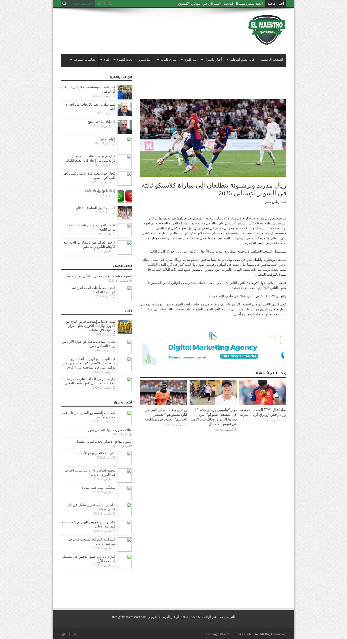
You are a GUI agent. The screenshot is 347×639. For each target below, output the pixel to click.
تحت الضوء (124, 59)
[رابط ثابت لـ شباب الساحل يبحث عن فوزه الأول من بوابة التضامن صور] (125, 353)
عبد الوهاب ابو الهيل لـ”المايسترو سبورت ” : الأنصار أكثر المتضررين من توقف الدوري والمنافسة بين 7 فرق (89, 363)
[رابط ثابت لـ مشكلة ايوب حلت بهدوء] (125, 499)
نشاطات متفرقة (85, 59)
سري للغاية (168, 59)
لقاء (106, 59)
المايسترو (145, 59)
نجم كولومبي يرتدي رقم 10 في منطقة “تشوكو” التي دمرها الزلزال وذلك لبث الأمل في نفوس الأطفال (214, 416)
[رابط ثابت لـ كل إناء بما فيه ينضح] (125, 133)
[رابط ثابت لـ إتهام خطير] (125, 150)
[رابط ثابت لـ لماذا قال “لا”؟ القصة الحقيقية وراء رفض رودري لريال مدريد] (262, 404)
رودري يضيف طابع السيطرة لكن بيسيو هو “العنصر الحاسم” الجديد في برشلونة (165, 414)
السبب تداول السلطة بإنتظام (95, 208)
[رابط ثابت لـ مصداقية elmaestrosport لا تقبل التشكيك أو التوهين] (125, 98)
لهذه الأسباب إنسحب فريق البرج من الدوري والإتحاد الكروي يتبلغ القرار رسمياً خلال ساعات (90, 326)
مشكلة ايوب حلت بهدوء (98, 487)
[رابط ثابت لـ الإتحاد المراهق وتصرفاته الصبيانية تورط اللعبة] (125, 236)
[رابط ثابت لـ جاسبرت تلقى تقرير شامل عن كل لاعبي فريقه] (125, 516)
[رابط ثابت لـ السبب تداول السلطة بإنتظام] (125, 219)
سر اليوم (190, 59)
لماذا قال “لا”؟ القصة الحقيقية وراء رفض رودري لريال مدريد (263, 412)
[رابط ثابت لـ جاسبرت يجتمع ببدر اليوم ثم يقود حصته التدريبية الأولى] (125, 533)
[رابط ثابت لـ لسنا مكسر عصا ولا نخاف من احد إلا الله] (125, 115)
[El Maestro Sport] (267, 42)
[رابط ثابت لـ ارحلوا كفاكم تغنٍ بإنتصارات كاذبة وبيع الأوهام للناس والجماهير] (125, 253)
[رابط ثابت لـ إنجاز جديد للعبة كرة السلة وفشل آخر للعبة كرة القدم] (125, 184)
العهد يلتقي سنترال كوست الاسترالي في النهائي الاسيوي (220, 3)
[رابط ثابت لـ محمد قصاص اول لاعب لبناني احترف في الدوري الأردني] (125, 481)
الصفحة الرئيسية (271, 59)
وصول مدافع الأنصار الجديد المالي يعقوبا (104, 441)
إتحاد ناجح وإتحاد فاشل (99, 191)
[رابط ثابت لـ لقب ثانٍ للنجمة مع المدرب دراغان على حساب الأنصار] (125, 424)
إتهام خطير (107, 139)
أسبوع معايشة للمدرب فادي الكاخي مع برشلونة (97, 276)
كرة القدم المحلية (242, 59)
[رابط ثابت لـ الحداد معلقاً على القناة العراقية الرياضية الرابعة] (125, 299)
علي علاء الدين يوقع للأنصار (96, 453)
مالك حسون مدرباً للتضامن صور (110, 430)
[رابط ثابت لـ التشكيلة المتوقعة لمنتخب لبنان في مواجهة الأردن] (125, 550)
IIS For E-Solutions (244, 634)
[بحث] (64, 3)
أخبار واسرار (213, 59)
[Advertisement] (147, 26)
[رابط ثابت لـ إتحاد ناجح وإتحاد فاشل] (125, 202)
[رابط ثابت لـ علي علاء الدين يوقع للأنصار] (125, 464)
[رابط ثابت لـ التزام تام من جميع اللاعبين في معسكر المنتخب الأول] (125, 568)
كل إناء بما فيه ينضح (101, 122)
